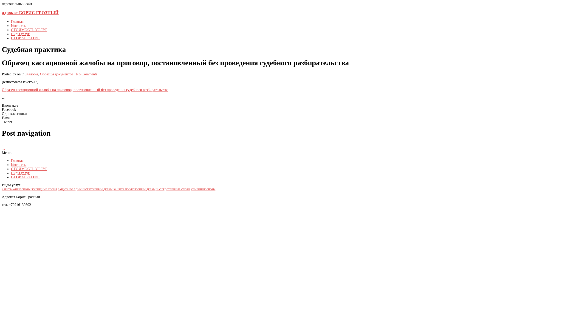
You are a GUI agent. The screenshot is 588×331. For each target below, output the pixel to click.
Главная (17, 21)
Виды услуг (20, 34)
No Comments (86, 74)
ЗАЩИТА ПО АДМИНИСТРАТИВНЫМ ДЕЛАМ (85, 189)
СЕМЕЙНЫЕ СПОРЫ (203, 189)
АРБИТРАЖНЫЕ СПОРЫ (16, 189)
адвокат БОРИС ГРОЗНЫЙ (30, 12)
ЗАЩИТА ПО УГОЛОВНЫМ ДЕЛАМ (134, 189)
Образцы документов (57, 74)
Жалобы (31, 74)
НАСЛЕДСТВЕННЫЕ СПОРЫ (173, 189)
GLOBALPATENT (25, 38)
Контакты (18, 26)
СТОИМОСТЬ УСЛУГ (29, 30)
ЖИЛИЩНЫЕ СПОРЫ (44, 189)
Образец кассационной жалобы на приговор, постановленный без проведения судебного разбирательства (85, 90)
